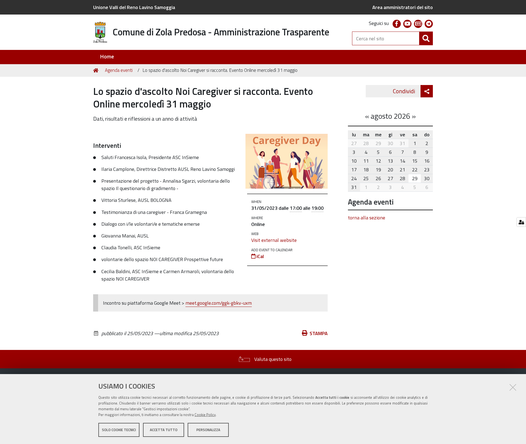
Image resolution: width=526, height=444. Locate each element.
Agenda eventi (119, 70)
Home (107, 57)
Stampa (319, 333)
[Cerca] (426, 38)
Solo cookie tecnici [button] (119, 429)
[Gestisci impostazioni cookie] (521, 222)
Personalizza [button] (208, 429)
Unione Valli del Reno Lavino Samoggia (134, 7)
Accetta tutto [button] (164, 429)
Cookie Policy (205, 414)
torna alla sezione (366, 217)
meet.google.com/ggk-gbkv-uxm (218, 303)
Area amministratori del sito (402, 7)
